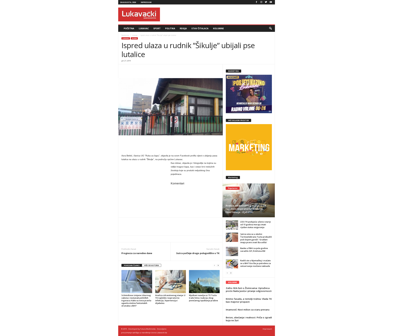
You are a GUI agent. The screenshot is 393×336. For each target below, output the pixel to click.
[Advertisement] (219, 14)
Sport (157, 28)
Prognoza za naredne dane (136, 253)
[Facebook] (256, 2)
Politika (170, 28)
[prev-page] (214, 265)
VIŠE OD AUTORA (151, 265)
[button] (270, 28)
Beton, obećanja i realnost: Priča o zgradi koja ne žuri (249, 319)
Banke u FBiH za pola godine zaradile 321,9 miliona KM (254, 249)
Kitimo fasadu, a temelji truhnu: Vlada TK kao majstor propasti (249, 300)
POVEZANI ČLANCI (132, 265)
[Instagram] (261, 2)
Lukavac (144, 28)
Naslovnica (125, 35)
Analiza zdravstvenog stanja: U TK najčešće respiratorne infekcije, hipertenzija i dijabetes (170, 299)
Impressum (146, 2)
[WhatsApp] (139, 69)
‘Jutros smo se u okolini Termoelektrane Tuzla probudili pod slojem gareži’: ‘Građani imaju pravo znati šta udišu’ (256, 238)
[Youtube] (271, 2)
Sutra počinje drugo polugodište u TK (198, 253)
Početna (129, 28)
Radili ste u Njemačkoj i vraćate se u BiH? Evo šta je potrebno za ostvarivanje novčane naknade (255, 263)
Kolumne (218, 28)
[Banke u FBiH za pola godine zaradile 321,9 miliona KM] (232, 251)
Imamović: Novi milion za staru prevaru (247, 309)
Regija (183, 28)
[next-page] (218, 265)
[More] (146, 69)
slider (134, 38)
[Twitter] (266, 2)
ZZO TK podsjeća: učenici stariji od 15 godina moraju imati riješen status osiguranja (255, 224)
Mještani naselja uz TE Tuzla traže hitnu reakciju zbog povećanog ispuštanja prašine (203, 298)
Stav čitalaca (199, 28)
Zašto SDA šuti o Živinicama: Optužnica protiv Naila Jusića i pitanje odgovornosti (249, 289)
